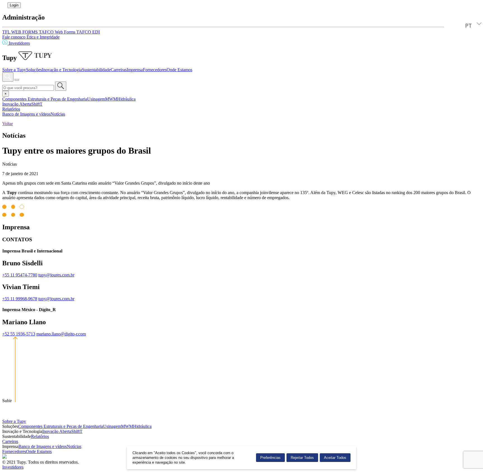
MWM (111, 99)
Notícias (58, 114)
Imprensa (135, 69)
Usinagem (96, 99)
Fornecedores (155, 69)
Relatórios (11, 109)
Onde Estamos (179, 69)
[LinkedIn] (4, 457)
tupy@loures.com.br (56, 275)
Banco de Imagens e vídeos (26, 114)
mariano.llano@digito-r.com (61, 334)
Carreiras (119, 69)
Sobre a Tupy (14, 69)
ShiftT (36, 104)
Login (14, 5)
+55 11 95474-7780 (19, 275)
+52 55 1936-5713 (18, 334)
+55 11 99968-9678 (19, 298)
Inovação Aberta (16, 104)
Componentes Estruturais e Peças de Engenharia (44, 99)
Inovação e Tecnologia (62, 69)
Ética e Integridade (43, 37)
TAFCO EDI (88, 32)
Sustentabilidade (96, 69)
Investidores (19, 43)
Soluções (34, 69)
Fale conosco (14, 37)
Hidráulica (126, 99)
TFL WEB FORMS (20, 32)
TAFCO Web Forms (57, 32)
